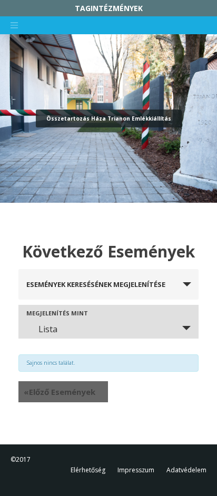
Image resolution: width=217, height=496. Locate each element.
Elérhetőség (88, 469)
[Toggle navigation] (14, 25)
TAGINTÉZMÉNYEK (109, 8)
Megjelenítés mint (57, 313)
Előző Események (59, 391)
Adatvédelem (186, 469)
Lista (47, 329)
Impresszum (135, 469)
